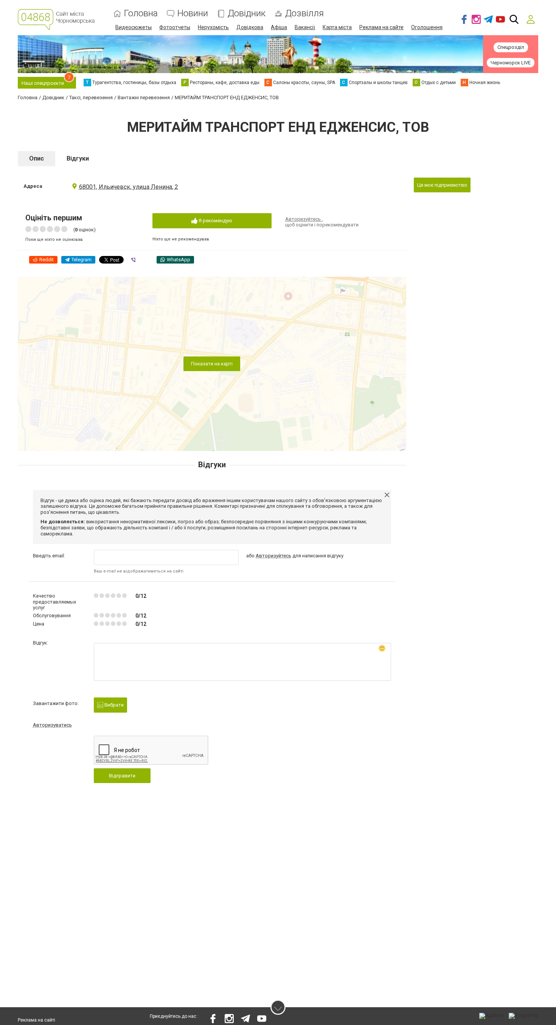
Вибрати (113, 705)
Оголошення (427, 27)
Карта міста (337, 27)
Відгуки (78, 158)
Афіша (279, 27)
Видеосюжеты (133, 27)
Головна (141, 13)
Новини (192, 13)
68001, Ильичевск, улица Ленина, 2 (128, 186)
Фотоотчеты (174, 27)
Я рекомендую (214, 220)
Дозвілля (304, 13)
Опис (36, 158)
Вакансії (305, 27)
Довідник (247, 13)
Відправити (122, 776)
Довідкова (249, 27)
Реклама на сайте (381, 27)
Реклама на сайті (36, 1020)
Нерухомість (213, 27)
